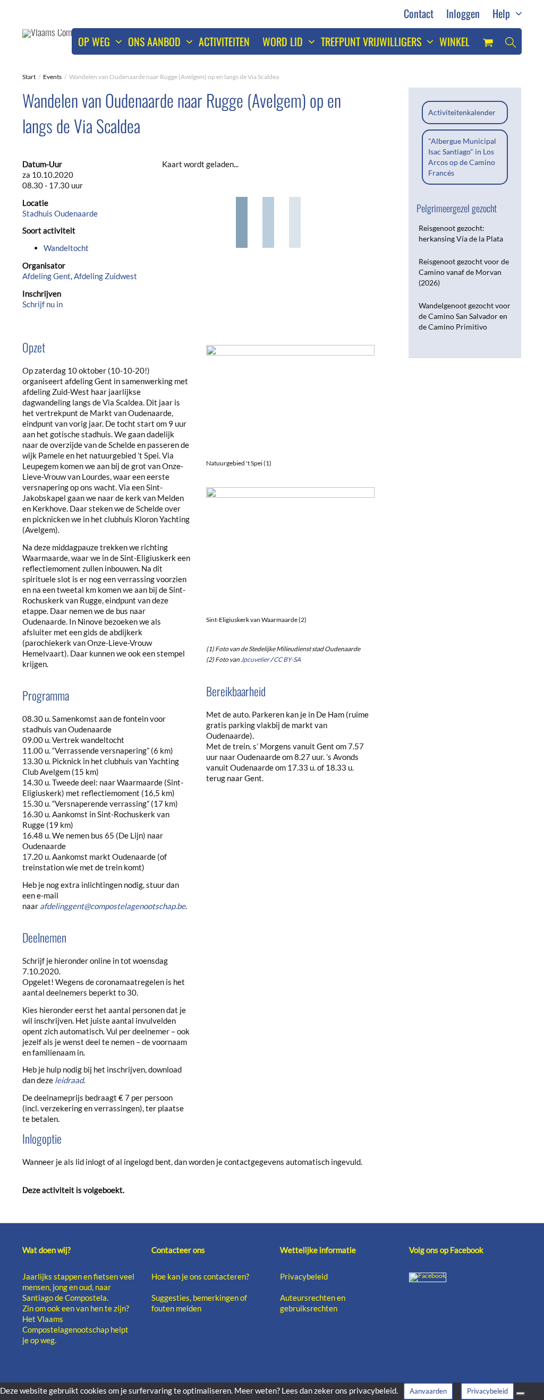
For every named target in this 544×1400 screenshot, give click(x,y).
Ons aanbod (155, 41)
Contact (419, 13)
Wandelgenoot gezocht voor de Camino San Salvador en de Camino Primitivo (465, 316)
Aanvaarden (428, 1391)
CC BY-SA (287, 659)
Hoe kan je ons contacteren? (200, 1276)
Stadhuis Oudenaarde (60, 213)
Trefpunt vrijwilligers (372, 41)
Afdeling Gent (46, 276)
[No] (520, 1393)
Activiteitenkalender (462, 112)
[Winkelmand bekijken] (487, 41)
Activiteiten (224, 41)
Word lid (283, 41)
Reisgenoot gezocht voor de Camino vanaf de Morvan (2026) (464, 272)
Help (502, 13)
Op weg (95, 41)
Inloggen (463, 13)
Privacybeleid (304, 1276)
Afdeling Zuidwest (105, 276)
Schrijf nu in (42, 304)
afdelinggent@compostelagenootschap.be (112, 906)
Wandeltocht (66, 248)
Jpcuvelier (255, 659)
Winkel (454, 41)
